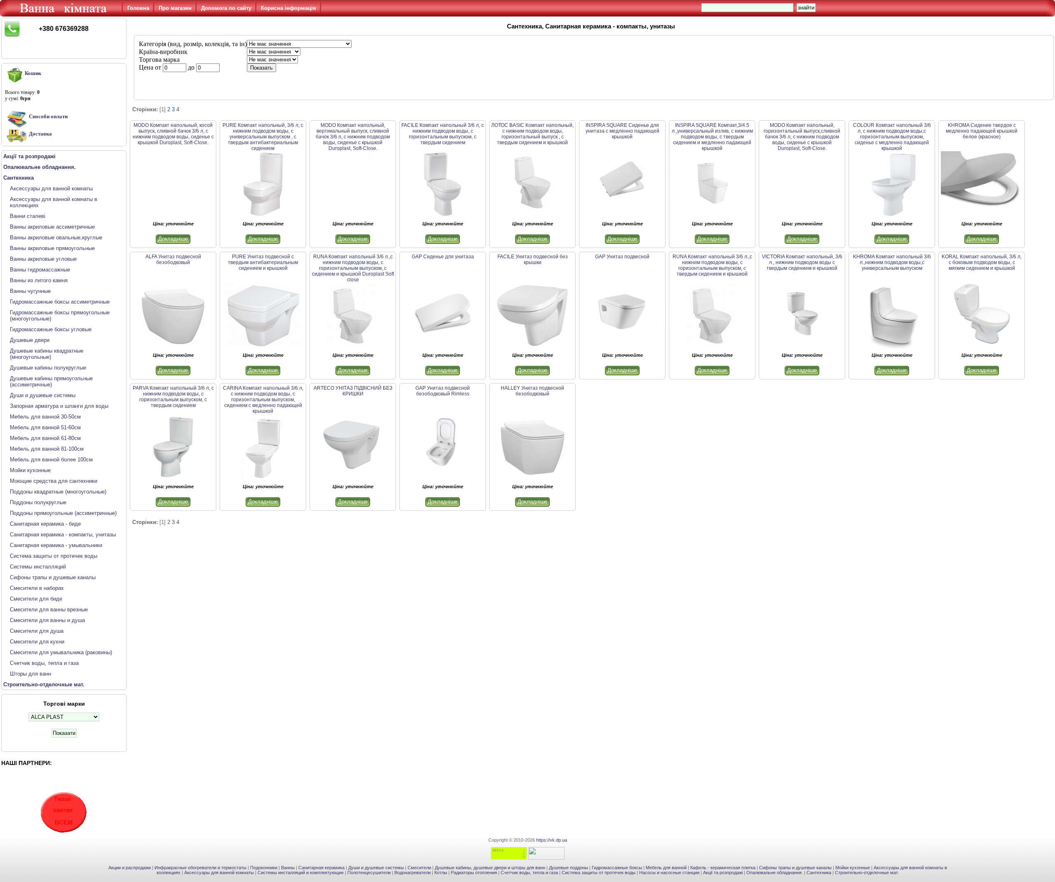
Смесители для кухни (37, 642)
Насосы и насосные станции (669, 872)
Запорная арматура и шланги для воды (59, 406)
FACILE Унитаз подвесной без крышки (532, 259)
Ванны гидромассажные (40, 270)
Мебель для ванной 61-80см (45, 438)
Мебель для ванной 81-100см (47, 449)
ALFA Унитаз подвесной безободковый (173, 259)
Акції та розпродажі (723, 872)
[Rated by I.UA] (546, 858)
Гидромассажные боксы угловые (50, 329)
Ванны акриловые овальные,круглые (56, 237)
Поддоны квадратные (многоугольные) (58, 492)
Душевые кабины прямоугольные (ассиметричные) (51, 381)
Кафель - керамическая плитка (722, 867)
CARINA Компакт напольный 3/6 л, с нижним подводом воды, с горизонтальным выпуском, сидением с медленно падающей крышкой (263, 399)
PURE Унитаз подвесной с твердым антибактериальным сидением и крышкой (263, 262)
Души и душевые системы (42, 395)
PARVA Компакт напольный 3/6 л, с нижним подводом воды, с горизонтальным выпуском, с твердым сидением (173, 396)
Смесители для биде (36, 599)
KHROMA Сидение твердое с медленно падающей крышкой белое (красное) (981, 131)
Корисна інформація (288, 8)
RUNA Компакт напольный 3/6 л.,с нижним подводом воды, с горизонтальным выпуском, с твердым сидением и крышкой (712, 265)
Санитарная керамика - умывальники (56, 545)
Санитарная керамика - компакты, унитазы (63, 534)
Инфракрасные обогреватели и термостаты (200, 867)
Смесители (419, 867)
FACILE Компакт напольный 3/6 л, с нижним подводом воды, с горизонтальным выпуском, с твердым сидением (442, 133)
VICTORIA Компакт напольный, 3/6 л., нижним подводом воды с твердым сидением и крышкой (802, 262)
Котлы (440, 872)
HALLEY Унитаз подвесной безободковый (532, 391)
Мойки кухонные (30, 470)
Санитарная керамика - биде (45, 524)
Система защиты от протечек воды (53, 556)
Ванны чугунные (30, 291)
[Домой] (64, 14)
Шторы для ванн (30, 674)
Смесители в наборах (37, 588)
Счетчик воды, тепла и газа (44, 663)
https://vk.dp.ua (551, 840)
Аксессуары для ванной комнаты (51, 188)
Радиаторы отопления (474, 872)
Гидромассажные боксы (617, 867)
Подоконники (263, 867)
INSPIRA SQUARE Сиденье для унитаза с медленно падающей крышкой (622, 131)
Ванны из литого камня (39, 280)
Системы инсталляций (38, 567)
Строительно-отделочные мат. (867, 872)
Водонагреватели (412, 872)
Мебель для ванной (666, 867)
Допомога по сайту (226, 8)
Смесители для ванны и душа (47, 620)
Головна (138, 8)
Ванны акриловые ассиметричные (52, 227)
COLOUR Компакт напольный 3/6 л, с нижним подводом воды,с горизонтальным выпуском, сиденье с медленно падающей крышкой (892, 136)
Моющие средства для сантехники (53, 481)
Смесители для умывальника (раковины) (61, 652)
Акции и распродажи (129, 867)
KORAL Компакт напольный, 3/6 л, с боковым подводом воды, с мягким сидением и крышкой (982, 262)
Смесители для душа (36, 631)
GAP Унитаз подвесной (622, 257)
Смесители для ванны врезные (49, 609)
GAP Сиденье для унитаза (443, 257)
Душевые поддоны (568, 867)
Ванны (288, 867)
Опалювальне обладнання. (774, 872)
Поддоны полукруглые (38, 502)
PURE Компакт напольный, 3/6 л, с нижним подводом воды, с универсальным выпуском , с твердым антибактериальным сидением (263, 136)
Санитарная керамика (321, 867)
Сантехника (818, 872)
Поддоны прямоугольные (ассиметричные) (63, 513)
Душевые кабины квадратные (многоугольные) (46, 354)
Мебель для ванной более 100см (51, 459)
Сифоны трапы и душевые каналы (53, 577)
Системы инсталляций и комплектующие (301, 872)
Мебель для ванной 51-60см (45, 427)
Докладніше (173, 239)
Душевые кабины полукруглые (48, 368)
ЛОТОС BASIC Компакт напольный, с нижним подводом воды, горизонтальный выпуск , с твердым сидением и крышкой (532, 133)
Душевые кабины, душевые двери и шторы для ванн (490, 867)
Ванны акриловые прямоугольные (52, 248)
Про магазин (175, 8)
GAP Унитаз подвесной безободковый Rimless (442, 391)
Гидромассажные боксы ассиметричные (60, 302)
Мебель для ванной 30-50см (45, 417)
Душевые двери (29, 340)
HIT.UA (498, 850)
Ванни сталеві (27, 216)
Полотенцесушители (369, 872)
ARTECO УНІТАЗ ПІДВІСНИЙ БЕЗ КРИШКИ (353, 391)
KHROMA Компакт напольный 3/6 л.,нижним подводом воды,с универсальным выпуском (892, 262)
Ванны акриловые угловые (43, 259)
